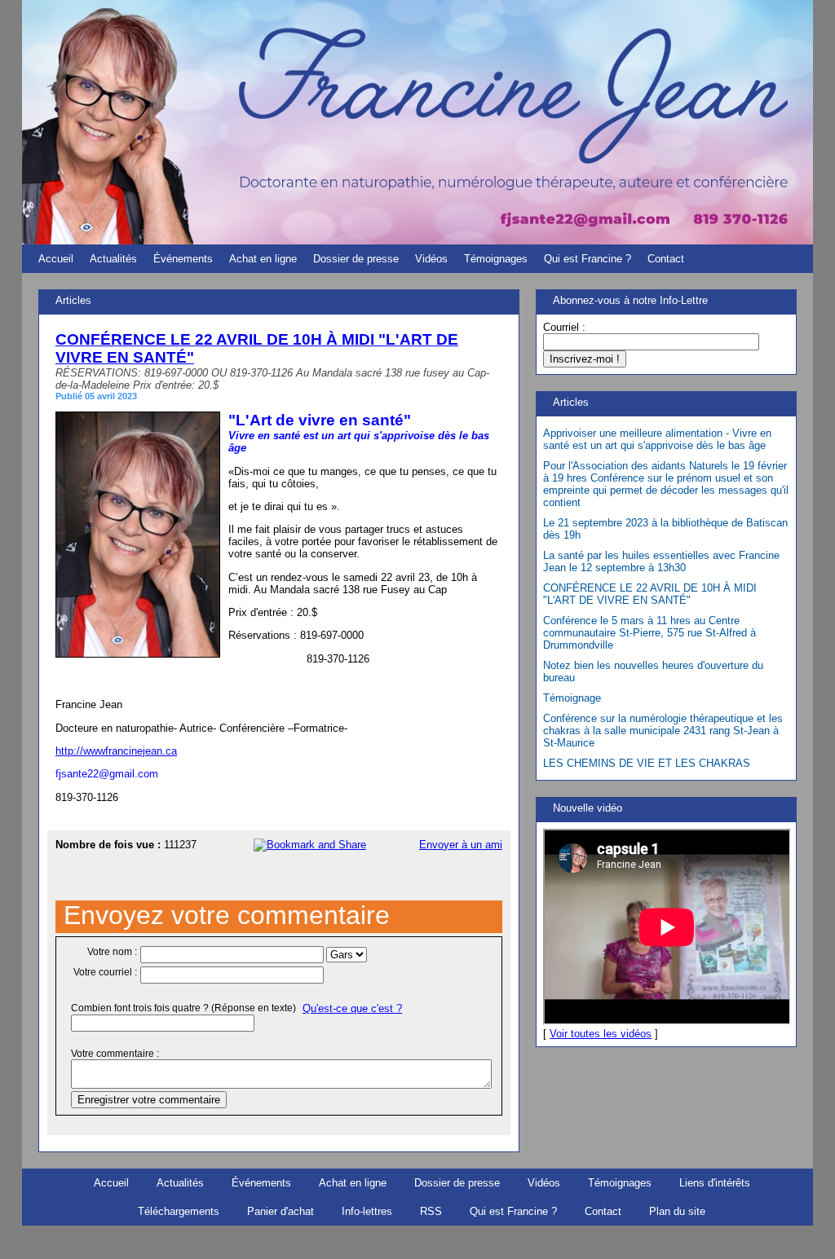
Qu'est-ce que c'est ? (352, 1008)
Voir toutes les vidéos (601, 1034)
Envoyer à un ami (460, 845)
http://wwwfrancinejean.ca (116, 751)
